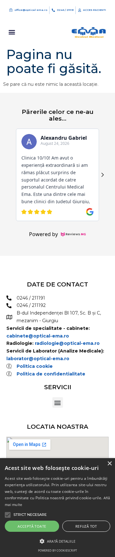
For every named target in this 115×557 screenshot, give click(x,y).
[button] (11, 32)
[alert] (57, 507)
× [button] (109, 463)
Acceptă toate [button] (32, 526)
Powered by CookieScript (57, 550)
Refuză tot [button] (86, 526)
